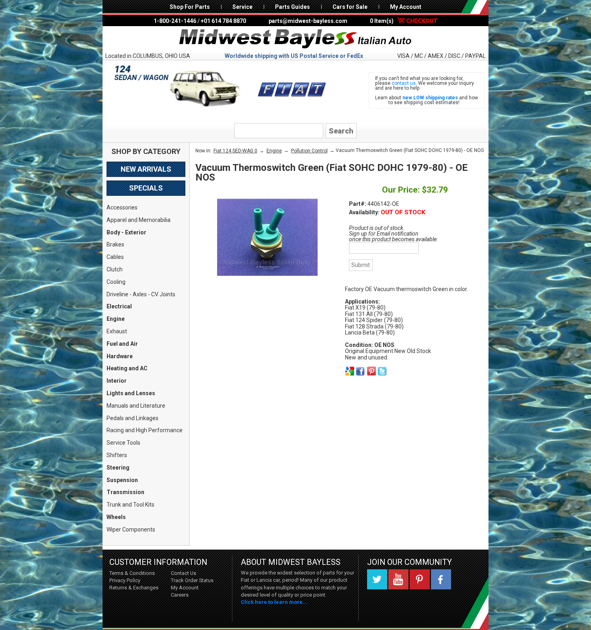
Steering (118, 467)
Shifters (117, 455)
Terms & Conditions (132, 573)
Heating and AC (127, 368)
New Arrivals (146, 169)
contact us (404, 83)
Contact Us (183, 573)
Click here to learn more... (274, 602)
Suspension (122, 480)
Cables (115, 257)
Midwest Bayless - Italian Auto (295, 39)
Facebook (441, 579)
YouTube (398, 579)
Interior (117, 381)
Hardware (120, 356)
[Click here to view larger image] (267, 237)
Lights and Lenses (131, 393)
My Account (405, 7)
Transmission (125, 492)
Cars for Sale (349, 7)
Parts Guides (292, 7)
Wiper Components (131, 529)
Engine (116, 319)
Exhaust (117, 331)
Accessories (122, 207)
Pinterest (420, 579)
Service (242, 7)
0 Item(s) (403, 21)
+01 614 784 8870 (223, 21)
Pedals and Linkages (132, 418)
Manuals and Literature (136, 405)
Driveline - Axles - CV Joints (141, 294)
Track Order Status (192, 580)
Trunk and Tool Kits (130, 504)
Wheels (116, 517)
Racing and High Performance (145, 430)
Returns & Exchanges (133, 588)
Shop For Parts (190, 7)
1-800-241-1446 (175, 21)
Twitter (377, 579)
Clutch (115, 269)
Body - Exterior (126, 232)
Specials (146, 188)
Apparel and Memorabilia (138, 220)
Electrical (119, 306)
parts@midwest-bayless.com (308, 21)
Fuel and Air (122, 344)
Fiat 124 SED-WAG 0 (235, 151)
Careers (180, 595)
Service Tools (123, 442)
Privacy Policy (124, 580)
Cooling (116, 282)
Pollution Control (309, 151)
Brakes (115, 244)
